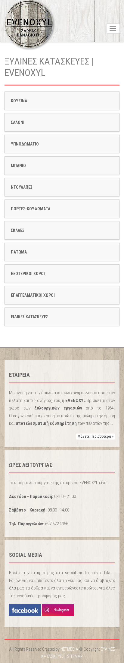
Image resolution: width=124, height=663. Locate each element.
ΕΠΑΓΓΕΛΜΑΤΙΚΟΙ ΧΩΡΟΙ (33, 295)
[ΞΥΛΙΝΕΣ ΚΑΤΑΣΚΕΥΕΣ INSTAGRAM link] (57, 610)
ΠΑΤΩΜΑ (19, 252)
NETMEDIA (69, 649)
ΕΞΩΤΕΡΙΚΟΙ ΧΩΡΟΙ (28, 273)
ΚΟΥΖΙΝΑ (19, 100)
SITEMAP (75, 656)
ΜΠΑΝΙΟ (18, 165)
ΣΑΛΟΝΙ (17, 122)
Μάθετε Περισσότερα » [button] (95, 436)
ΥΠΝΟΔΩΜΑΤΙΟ (25, 144)
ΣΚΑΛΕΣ (17, 230)
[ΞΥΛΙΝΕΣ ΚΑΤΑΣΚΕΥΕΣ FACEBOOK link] (25, 610)
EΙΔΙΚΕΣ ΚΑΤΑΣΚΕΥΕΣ (29, 316)
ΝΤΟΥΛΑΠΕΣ (22, 187)
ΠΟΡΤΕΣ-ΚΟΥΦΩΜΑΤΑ (30, 208)
